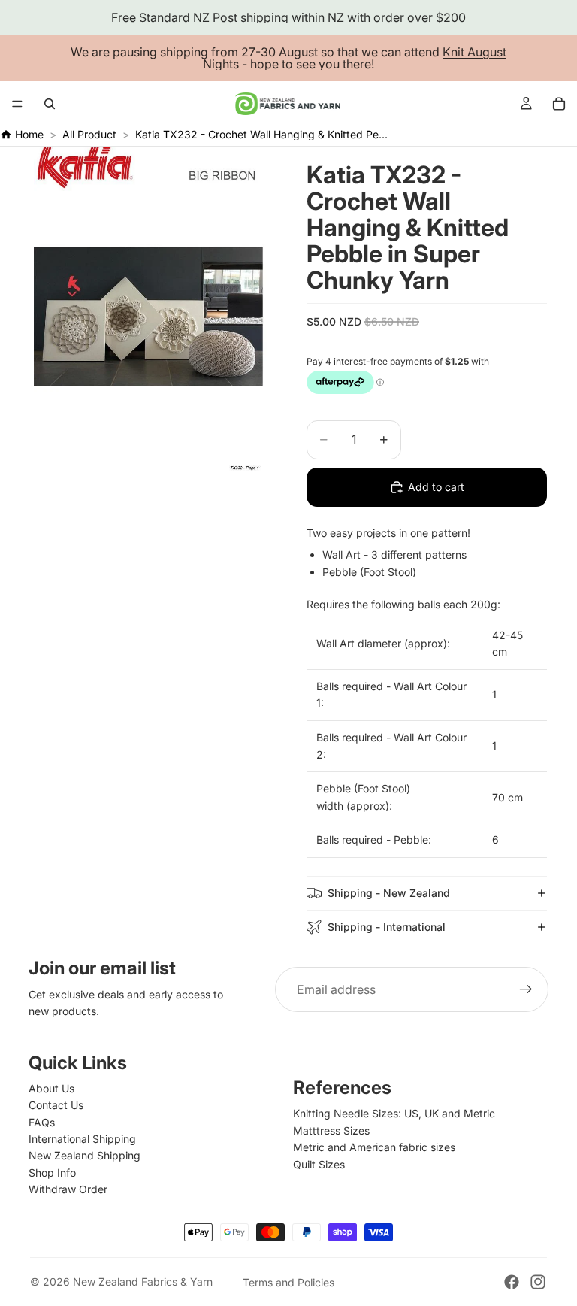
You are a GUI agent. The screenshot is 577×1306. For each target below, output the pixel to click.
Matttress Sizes (331, 1130)
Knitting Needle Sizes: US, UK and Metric (394, 1113)
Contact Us (56, 1104)
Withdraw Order (68, 1189)
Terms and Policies (288, 1282)
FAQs (42, 1122)
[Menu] (17, 103)
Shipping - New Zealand (389, 892)
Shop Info (52, 1172)
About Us (51, 1088)
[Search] (49, 103)
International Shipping (82, 1138)
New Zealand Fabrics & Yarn (143, 1281)
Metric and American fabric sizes (374, 1147)
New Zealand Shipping (84, 1155)
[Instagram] (538, 1282)
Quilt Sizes (319, 1164)
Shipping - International (387, 926)
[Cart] (558, 103)
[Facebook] (512, 1282)
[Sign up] (526, 989)
